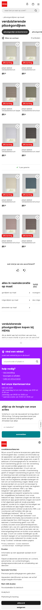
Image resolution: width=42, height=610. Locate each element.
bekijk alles (35, 285)
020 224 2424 (7, 388)
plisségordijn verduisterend (15, 32)
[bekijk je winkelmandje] (33, 4)
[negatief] (24, 270)
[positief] (17, 270)
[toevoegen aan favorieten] (17, 45)
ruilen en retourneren (12, 379)
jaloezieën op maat (9, 308)
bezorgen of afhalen (11, 376)
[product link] (11, 53)
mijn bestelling (9, 372)
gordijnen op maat (9, 293)
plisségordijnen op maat (14, 17)
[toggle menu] (38, 4)
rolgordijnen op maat (10, 300)
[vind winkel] (37, 361)
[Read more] (21, 342)
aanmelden (21, 434)
